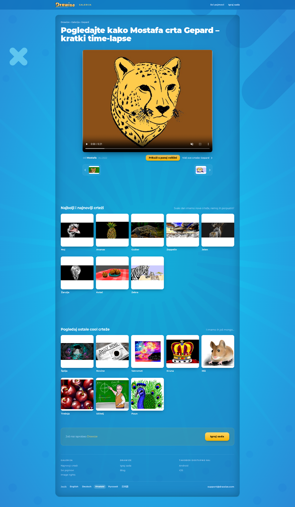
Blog (122, 470)
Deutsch (87, 486)
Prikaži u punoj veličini (163, 157)
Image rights (68, 474)
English (74, 486)
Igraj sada (234, 4)
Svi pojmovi (217, 4)
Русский (113, 486)
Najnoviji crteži (69, 465)
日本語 (125, 486)
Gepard (85, 22)
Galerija (75, 22)
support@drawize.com (221, 486)
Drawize (65, 22)
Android (183, 465)
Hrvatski (99, 486)
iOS (181, 470)
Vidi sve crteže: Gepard (195, 157)
